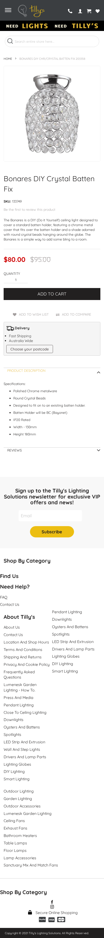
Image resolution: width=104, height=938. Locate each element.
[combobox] (52, 41)
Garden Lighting (18, 798)
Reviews (14, 450)
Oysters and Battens (22, 727)
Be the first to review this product (29, 209)
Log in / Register (80, 11)
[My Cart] (89, 11)
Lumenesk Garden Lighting (28, 813)
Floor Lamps (15, 850)
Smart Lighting (17, 778)
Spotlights (12, 734)
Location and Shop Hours (26, 642)
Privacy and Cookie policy (27, 664)
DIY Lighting (14, 771)
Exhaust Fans (15, 828)
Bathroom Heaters (20, 835)
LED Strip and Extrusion (24, 742)
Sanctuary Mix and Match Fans (31, 865)
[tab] (52, 372)
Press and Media (18, 697)
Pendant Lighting (19, 705)
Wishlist (98, 11)
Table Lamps (15, 843)
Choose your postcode (29, 349)
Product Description (26, 370)
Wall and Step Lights (22, 749)
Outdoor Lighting (19, 791)
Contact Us (13, 634)
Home (8, 58)
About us (12, 627)
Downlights (13, 719)
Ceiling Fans (14, 820)
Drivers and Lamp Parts (25, 756)
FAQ (3, 597)
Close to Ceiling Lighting (25, 712)
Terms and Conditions (23, 649)
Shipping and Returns (23, 657)
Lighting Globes (17, 764)
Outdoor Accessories (22, 806)
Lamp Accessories (20, 857)
